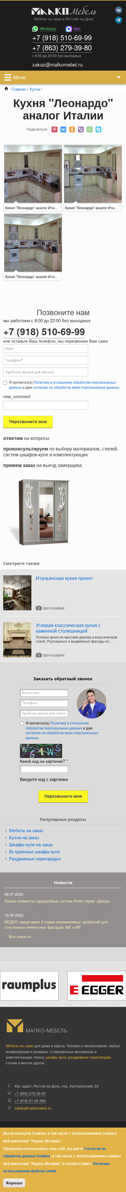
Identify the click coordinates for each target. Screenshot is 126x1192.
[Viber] (81, 129)
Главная (18, 89)
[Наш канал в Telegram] (118, 20)
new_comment (16, 396)
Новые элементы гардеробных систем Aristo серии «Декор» (57, 901)
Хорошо (14, 1183)
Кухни (35, 89)
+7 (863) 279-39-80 (62, 47)
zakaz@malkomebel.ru (33, 1107)
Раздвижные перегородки (35, 858)
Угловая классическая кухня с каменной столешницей (68, 628)
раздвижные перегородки (89, 1057)
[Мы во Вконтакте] (118, 10)
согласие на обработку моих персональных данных (76, 387)
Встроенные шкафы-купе (34, 851)
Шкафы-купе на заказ (31, 844)
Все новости (20, 936)
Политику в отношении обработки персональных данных (57, 725)
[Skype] (98, 129)
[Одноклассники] (72, 129)
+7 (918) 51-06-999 (30, 1100)
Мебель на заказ (26, 830)
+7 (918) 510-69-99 (62, 37)
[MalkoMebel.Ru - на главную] (63, 11)
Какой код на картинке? (44, 761)
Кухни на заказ (24, 837)
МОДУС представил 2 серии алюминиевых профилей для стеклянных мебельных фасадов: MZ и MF (56, 924)
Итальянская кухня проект (64, 578)
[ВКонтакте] (63, 129)
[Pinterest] (54, 129)
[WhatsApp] (90, 129)
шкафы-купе (56, 1057)
